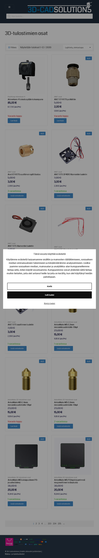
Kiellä (49, 286)
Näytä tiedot (49, 303)
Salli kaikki (49, 295)
